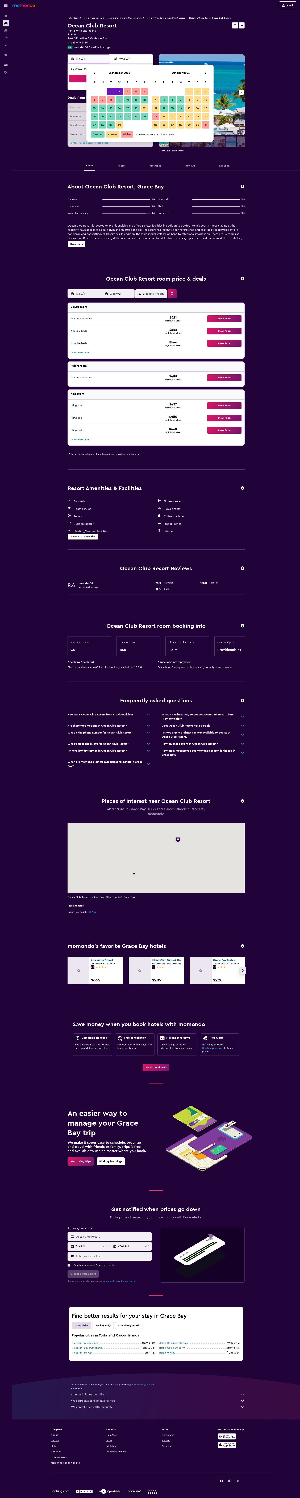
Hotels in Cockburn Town (171, 1348)
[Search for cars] (5, 30)
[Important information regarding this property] (242, 626)
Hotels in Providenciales (85, 1343)
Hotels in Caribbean (92, 18)
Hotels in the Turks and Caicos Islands (123, 18)
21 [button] (102, 116)
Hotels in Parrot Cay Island (87, 1348)
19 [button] (144, 108)
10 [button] (127, 99)
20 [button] (94, 116)
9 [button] (119, 99)
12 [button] (144, 99)
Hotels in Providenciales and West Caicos (165, 18)
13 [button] (94, 108)
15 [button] (111, 108)
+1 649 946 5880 (78, 42)
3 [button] (127, 91)
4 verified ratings (99, 47)
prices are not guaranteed (142, 1384)
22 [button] (110, 116)
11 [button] (136, 99)
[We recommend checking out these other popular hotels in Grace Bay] (242, 946)
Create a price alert (212, 1048)
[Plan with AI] (5, 45)
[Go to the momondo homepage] (23, 5)
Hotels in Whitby (166, 1353)
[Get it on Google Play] (227, 1436)
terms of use (112, 1281)
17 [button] (127, 108)
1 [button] (110, 91)
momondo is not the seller (87, 1394)
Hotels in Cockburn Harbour (172, 1343)
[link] (156, 1067)
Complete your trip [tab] (129, 1325)
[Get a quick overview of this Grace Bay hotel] (242, 186)
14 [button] (102, 108)
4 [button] (136, 91)
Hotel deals (73, 18)
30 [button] (119, 124)
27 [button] (94, 124)
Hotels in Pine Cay (82, 1353)
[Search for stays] (5, 23)
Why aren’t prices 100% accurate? (92, 1407)
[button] (6, 5)
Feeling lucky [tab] (103, 1325)
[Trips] (5, 55)
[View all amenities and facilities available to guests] (242, 488)
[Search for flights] (5, 16)
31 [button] (206, 124)
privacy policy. (129, 1281)
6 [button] (94, 99)
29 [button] (110, 124)
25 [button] (136, 116)
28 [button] (102, 124)
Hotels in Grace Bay (198, 18)
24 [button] (127, 116)
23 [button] (119, 116)
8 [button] (111, 99)
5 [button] (144, 91)
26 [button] (144, 116)
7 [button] (102, 99)
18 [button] (136, 108)
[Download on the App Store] (227, 1445)
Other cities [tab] (81, 1325)
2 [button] (119, 91)
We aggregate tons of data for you (93, 1400)
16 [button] (119, 108)
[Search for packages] (5, 37)
